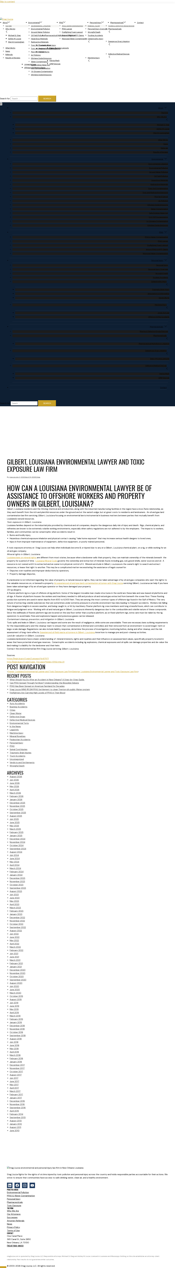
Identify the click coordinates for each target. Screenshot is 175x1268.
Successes (12, 1217)
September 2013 (18, 1117)
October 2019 (16, 996)
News (7, 51)
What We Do (10, 48)
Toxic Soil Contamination (158, 189)
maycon (12, 477)
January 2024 (16, 875)
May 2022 (14, 940)
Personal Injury (96, 23)
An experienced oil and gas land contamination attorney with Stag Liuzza (88, 583)
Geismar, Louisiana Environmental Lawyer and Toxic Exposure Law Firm (105, 671)
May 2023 (14, 901)
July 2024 (14, 855)
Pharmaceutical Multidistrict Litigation (60, 35)
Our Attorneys (14, 1214)
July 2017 (14, 1078)
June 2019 (14, 1006)
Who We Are (10, 29)
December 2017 (17, 1065)
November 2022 (17, 920)
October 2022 (16, 924)
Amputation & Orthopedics (158, 294)
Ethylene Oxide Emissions (41, 58)
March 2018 (15, 1055)
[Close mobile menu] (1, 104)
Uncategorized (17, 759)
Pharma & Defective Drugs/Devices (154, 331)
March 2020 (15, 993)
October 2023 (16, 884)
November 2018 (17, 1029)
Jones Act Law (30, 64)
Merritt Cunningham (16, 42)
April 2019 (14, 1012)
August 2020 (16, 983)
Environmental (34, 23)
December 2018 (17, 1025)
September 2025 (18, 812)
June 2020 (15, 989)
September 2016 (18, 1107)
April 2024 (14, 865)
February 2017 (16, 1094)
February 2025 (16, 832)
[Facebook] (17, 1185)
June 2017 (14, 1081)
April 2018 (14, 1052)
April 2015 (14, 1111)
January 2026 (16, 799)
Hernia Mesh (54, 61)
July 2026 (14, 780)
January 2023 (16, 914)
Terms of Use (13, 1230)
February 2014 (16, 1114)
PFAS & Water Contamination (156, 237)
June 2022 (14, 937)
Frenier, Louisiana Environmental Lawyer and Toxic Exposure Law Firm (40, 671)
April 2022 (14, 943)
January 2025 (16, 835)
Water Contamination (39, 62)
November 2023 (17, 881)
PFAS (61, 23)
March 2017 (15, 1091)
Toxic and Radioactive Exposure (155, 193)
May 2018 (14, 1048)
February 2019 (16, 1019)
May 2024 (14, 861)
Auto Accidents (17, 703)
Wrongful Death (94, 32)
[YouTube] (32, 1185)
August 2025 (16, 816)
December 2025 (17, 802)
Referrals (9, 55)
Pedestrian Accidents (20, 739)
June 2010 (14, 1130)
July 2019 (14, 1002)
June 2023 (15, 898)
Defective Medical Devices (118, 54)
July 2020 (14, 986)
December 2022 (17, 917)
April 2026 (14, 789)
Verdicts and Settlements (22, 762)
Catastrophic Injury (95, 39)
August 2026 (16, 776)
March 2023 (15, 907)
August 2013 (16, 1120)
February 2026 (16, 796)
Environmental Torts (19, 723)
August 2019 (16, 999)
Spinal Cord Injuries (18, 749)
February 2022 (16, 950)
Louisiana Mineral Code (46, 561)
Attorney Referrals (15, 1220)
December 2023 (17, 878)
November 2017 (17, 1068)
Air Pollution (36, 55)
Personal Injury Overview (98, 29)
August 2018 (16, 1038)
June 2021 (14, 957)
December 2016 (17, 1101)
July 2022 (14, 934)
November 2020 (17, 973)
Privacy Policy (13, 1227)
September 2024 (18, 848)
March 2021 (15, 960)
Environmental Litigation (158, 164)
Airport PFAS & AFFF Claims (157, 249)
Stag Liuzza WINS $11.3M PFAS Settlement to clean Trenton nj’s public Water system (50, 689)
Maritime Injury (94, 58)
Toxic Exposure (14, 1205)
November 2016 (17, 1104)
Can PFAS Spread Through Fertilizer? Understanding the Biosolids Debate (44, 683)
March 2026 (15, 793)
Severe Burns (44, 52)
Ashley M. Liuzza (14, 39)
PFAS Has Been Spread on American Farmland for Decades (37, 686)
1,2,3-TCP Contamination (158, 217)
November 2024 (17, 842)
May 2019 (14, 1009)
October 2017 (16, 1071)
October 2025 (16, 809)
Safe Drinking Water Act (158, 213)
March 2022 (15, 947)
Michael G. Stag (14, 35)
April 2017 (14, 1088)
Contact (140, 23)
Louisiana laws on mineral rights (21, 557)
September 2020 (18, 979)
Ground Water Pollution (40, 32)
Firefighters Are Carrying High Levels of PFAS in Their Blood (37, 692)
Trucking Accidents (95, 35)
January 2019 (16, 1022)
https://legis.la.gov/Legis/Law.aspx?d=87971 (28, 658)
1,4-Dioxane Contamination (42, 71)
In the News (15, 726)
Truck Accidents (17, 756)
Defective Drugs (17, 716)
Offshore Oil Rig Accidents (34, 68)
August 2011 (15, 1127)
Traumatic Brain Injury (47, 45)
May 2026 (14, 786)
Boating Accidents (18, 706)
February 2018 (16, 1058)
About (5, 23)
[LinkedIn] (9, 1185)
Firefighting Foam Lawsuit (72, 32)
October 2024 (17, 845)
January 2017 (16, 1097)
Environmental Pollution (40, 29)
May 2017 (14, 1084)
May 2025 (14, 825)
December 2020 (17, 970)
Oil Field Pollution (161, 176)
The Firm (164, 113)
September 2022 (18, 927)
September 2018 (18, 1035)
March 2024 (15, 868)
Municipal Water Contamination (74, 39)
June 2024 (15, 858)
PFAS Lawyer (67, 29)
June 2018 (14, 1045)
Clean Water (15, 713)
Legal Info (14, 729)
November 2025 (17, 806)
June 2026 (15, 783)
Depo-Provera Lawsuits (59, 48)
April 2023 (14, 904)
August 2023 (16, 891)
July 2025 (14, 819)
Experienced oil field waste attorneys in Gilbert (67, 632)
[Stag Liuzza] (14, 19)
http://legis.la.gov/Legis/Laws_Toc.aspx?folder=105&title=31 (35, 662)
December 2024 (17, 839)
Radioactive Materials (40, 42)
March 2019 (15, 1016)
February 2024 (17, 871)
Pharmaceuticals (117, 23)
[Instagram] (24, 1185)
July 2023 (14, 894)
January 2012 (16, 1124)
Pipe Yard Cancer (161, 197)
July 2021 (14, 953)
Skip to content (7, 1)
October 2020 (17, 976)
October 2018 (16, 1032)
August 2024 (16, 852)
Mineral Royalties (17, 736)
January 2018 (16, 1061)
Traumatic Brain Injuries (20, 752)
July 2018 (14, 1042)
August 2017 (16, 1075)
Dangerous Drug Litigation (119, 41)
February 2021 (16, 963)
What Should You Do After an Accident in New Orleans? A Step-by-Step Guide (47, 679)
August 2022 (16, 930)
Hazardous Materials (39, 39)
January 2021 (16, 966)
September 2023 (18, 888)
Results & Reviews (12, 58)
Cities (38, 477)
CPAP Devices (54, 64)
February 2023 (16, 911)
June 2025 (15, 822)
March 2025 (15, 829)
